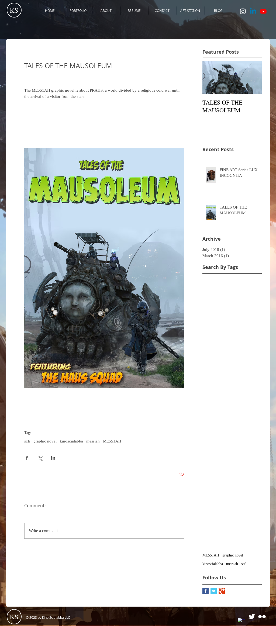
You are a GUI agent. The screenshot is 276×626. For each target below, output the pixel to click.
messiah (93, 441)
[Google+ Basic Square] (222, 591)
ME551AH (112, 441)
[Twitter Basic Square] (214, 591)
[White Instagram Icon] (243, 11)
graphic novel (45, 441)
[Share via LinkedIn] (53, 458)
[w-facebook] (241, 621)
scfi (27, 441)
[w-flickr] (262, 616)
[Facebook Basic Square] (205, 591)
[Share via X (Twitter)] (40, 458)
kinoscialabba (71, 441)
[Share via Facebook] (26, 458)
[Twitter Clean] (252, 616)
